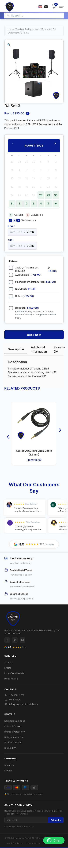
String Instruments (13, 737)
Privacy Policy (33, 843)
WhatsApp (14, 699)
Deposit (27, 307)
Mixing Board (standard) (35, 281)
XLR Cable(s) (28, 274)
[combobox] (36, 15)
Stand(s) (26, 288)
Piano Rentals (11, 678)
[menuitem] (40, 6)
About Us (9, 765)
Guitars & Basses (13, 726)
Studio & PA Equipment (27, 29)
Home (11, 29)
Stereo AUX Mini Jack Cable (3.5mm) (34, 452)
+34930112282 (16, 695)
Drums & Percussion (14, 731)
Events (7, 668)
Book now (34, 335)
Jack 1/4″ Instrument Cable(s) (36, 269)
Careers (8, 770)
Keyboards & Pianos (14, 721)
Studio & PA (10, 748)
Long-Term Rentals (14, 673)
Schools (8, 662)
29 (48, 195)
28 (41, 195)
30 (56, 195)
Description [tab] (16, 349)
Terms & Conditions (13, 843)
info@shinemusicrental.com (23, 704)
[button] (9, 44)
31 (12, 203)
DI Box (24, 296)
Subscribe (56, 820)
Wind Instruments (13, 742)
